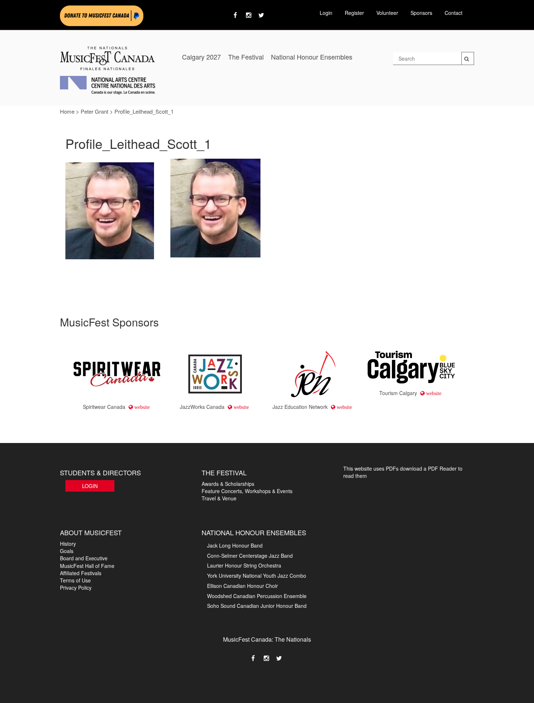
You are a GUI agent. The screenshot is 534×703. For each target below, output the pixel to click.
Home (67, 111)
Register (354, 12)
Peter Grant (94, 111)
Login (326, 12)
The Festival (246, 56)
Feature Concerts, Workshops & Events (247, 491)
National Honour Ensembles (311, 56)
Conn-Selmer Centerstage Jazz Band (250, 555)
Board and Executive (84, 558)
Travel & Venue (219, 498)
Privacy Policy (76, 587)
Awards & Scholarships (228, 483)
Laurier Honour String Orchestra (244, 565)
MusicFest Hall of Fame (87, 565)
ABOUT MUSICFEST (91, 532)
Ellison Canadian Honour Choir (242, 585)
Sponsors (421, 12)
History (68, 543)
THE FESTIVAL (224, 472)
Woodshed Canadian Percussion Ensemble (257, 596)
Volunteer (387, 12)
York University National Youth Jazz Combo (256, 575)
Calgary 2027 (201, 56)
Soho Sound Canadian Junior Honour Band (257, 605)
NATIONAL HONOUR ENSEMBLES (254, 532)
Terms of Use (75, 580)
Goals (66, 550)
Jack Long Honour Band (235, 545)
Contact (453, 12)
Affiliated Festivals (80, 573)
